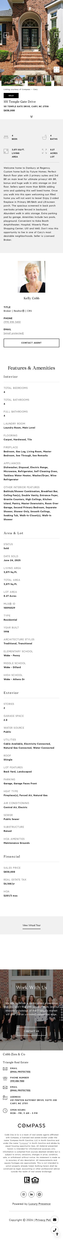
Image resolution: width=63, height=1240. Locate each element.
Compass (24, 1143)
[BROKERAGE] (39, 1194)
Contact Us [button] (31, 1031)
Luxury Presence (40, 1204)
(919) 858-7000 (17, 1081)
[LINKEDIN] (31, 1194)
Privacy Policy (44, 1220)
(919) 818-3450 (12, 322)
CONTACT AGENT (31, 343)
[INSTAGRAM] (24, 1194)
